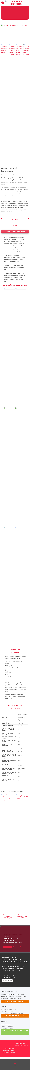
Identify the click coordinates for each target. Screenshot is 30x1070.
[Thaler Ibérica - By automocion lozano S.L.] (16, 2)
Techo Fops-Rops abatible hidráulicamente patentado (7, 917)
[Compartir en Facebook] (14, 17)
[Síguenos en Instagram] (4, 1044)
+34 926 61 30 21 (9, 1011)
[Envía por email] (20, 17)
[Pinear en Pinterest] (23, 17)
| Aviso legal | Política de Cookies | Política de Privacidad (9, 1050)
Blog (6, 1048)
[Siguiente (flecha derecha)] (6, 1067)
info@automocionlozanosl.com (14, 1013)
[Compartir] (10, 1060)
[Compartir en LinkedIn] (26, 17)
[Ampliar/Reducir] (1, 1060)
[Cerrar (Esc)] (15, 1060)
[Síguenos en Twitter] (6, 1044)
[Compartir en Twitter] (17, 17)
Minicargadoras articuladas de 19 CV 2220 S (22, 916)
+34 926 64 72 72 (11, 1009)
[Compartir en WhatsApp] (11, 17)
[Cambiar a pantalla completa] (6, 1060)
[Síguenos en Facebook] (1, 1044)
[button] (2, 3)
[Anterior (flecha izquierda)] (1, 1067)
